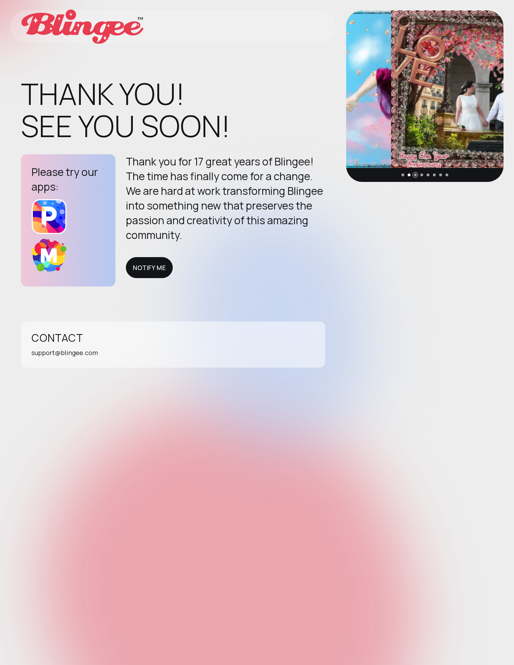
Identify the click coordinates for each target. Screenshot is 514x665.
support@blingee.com (64, 352)
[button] (402, 175)
